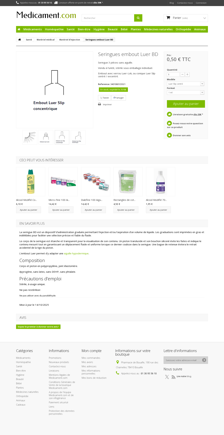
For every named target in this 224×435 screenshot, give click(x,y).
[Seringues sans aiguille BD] (30, 137)
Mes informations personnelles (91, 372)
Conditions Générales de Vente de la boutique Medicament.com (62, 385)
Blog (172, 2)
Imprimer (107, 104)
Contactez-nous (185, 2)
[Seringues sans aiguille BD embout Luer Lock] (46, 137)
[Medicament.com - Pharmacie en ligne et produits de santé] (46, 13)
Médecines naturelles (158, 29)
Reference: (104, 84)
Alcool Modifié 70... (156, 199)
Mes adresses (89, 366)
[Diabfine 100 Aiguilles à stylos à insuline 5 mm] (95, 181)
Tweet (105, 97)
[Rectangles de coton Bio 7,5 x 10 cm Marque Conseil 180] (128, 181)
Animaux (200, 29)
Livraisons (54, 370)
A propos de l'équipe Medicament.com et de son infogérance (61, 395)
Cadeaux (20, 404)
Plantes (136, 29)
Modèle (171, 79)
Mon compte (92, 350)
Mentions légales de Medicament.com (59, 376)
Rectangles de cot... (124, 199)
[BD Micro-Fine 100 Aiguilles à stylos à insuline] (63, 181)
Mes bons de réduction (94, 377)
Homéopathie (54, 29)
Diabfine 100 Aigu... (91, 199)
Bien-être (84, 29)
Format (171, 88)
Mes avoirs (87, 362)
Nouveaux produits (59, 362)
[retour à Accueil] (19, 40)
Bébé (124, 29)
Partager (119, 97)
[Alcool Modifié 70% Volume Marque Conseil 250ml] (160, 181)
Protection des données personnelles (61, 412)
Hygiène (99, 29)
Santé (71, 29)
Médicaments (32, 29)
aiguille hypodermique (76, 253)
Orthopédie (183, 29)
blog (189, 376)
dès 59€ (97, 2)
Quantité (172, 69)
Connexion (201, 2)
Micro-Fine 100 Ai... (59, 199)
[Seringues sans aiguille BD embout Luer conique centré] (62, 137)
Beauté (113, 29)
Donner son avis (182, 135)
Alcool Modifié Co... (26, 199)
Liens (51, 406)
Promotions (55, 357)
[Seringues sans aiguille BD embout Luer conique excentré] (78, 137)
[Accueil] (19, 29)
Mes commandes (91, 357)
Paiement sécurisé (58, 402)
